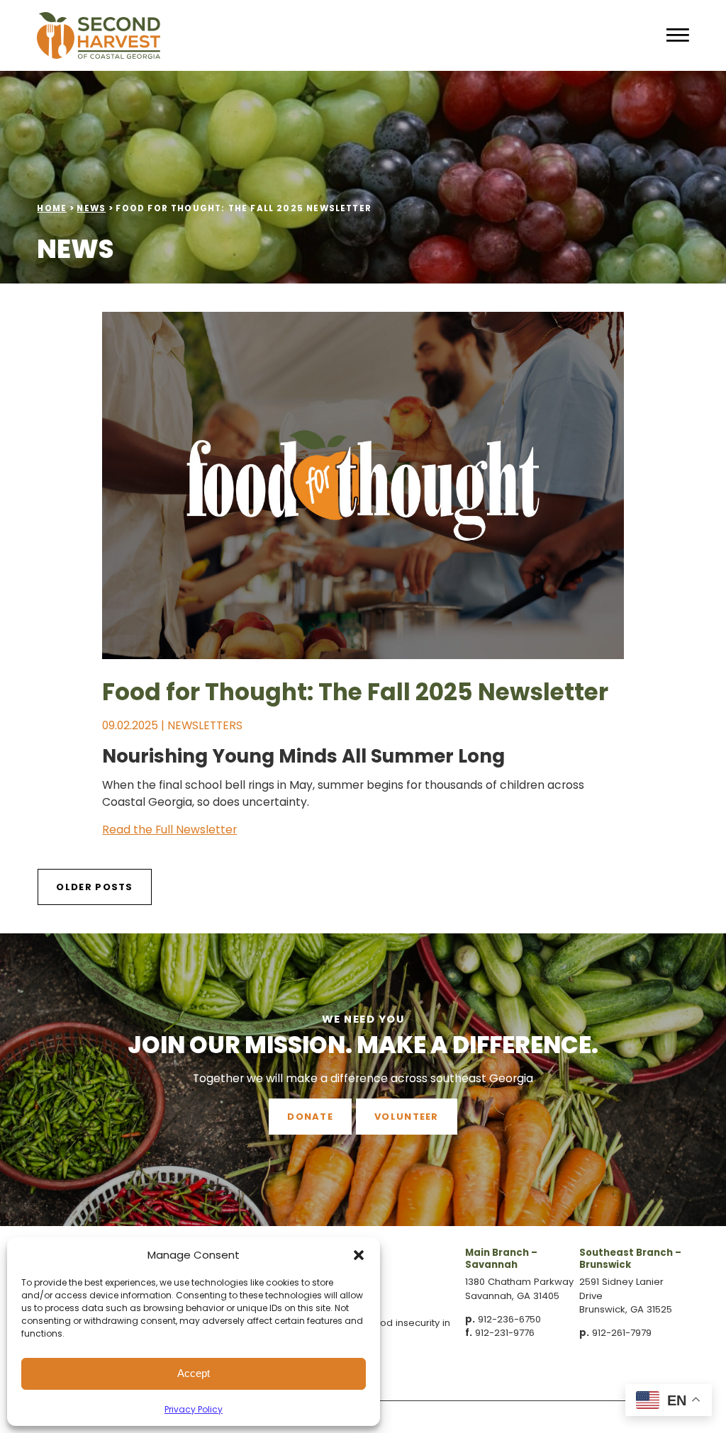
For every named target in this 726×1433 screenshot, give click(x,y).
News (91, 208)
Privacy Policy (193, 1409)
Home (52, 208)
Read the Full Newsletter (169, 829)
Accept (193, 1373)
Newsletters (204, 725)
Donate (310, 1116)
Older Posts (94, 887)
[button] (359, 1255)
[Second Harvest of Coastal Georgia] (312, 35)
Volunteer (406, 1116)
